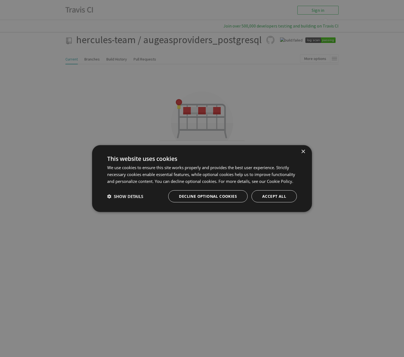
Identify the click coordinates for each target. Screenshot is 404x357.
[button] (125, 196)
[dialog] (202, 178)
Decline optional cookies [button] (208, 196)
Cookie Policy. (280, 181)
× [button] (303, 152)
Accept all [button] (274, 196)
